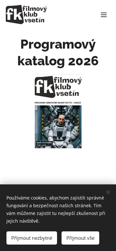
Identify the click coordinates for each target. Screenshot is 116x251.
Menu (103, 14)
